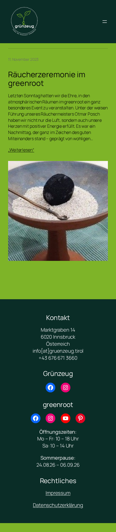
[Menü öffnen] (104, 21)
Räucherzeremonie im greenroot (46, 78)
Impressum (58, 492)
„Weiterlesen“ (21, 150)
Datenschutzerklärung (58, 505)
